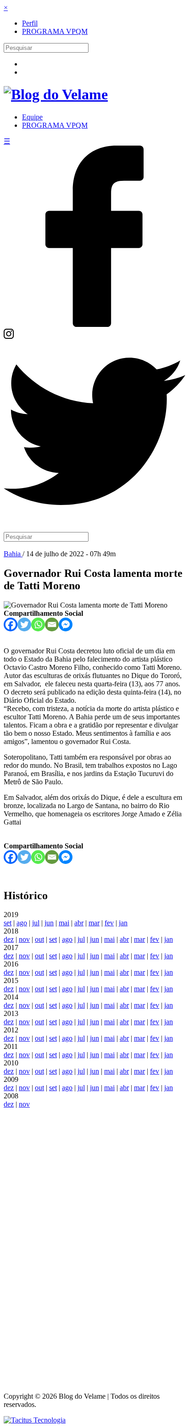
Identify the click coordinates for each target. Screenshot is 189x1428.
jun (49, 923)
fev (109, 923)
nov (24, 939)
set (7, 923)
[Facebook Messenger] (65, 624)
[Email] (52, 624)
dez (9, 939)
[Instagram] (9, 336)
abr (78, 923)
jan (123, 923)
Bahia (13, 554)
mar (94, 923)
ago (22, 923)
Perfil (30, 23)
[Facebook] (94, 324)
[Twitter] (94, 519)
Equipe (32, 117)
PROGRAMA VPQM (55, 31)
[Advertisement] (94, 1245)
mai (64, 923)
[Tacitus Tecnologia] (35, 1420)
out (39, 939)
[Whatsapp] (38, 624)
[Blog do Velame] (56, 94)
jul (35, 923)
